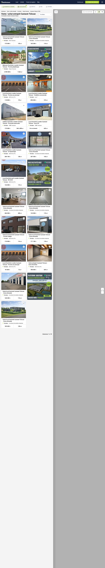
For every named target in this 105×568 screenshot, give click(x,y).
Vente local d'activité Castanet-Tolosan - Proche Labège (13, 235)
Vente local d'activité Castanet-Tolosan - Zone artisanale (39, 37)
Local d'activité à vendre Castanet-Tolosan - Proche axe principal (12, 94)
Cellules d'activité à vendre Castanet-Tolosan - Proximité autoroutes (13, 122)
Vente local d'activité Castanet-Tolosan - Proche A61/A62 (13, 37)
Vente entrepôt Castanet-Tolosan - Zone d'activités (38, 263)
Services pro (80, 2)
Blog (38, 2)
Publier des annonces (93, 2)
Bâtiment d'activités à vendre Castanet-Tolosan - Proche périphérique (13, 66)
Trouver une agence (30, 2)
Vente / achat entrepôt (11, 11)
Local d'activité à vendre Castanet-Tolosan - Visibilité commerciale (38, 94)
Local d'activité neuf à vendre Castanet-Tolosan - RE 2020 (13, 179)
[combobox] (45, 14)
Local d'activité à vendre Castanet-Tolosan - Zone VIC (38, 122)
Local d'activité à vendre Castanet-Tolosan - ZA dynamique (12, 150)
